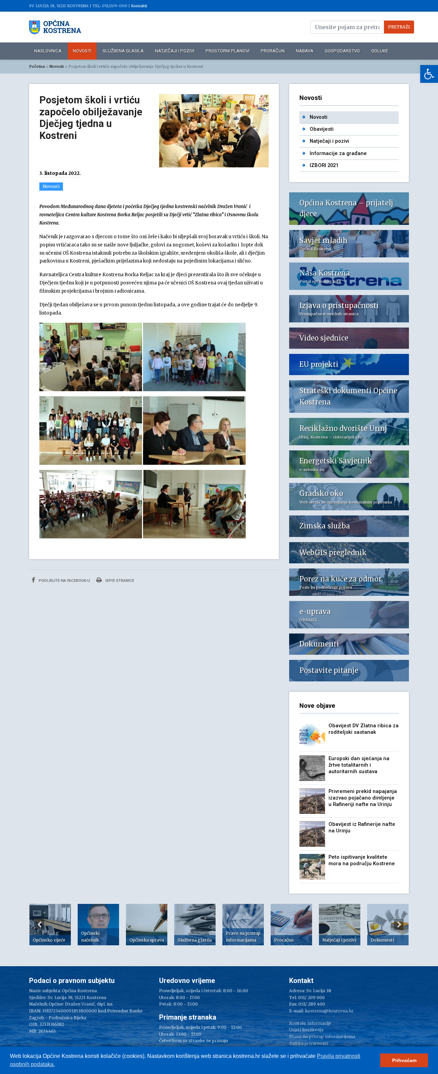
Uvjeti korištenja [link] (306, 1029)
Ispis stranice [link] (119, 580)
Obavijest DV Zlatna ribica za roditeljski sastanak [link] (363, 729)
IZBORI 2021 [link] (324, 165)
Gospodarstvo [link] (342, 50)
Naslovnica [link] (48, 50)
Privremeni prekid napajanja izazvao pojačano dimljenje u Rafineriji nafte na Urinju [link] (362, 798)
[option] (50, 924)
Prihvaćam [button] (404, 1060)
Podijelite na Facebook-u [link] (64, 580)
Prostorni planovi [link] (227, 50)
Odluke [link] (379, 50)
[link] (429, 74)
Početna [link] (37, 66)
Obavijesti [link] (322, 129)
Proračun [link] (273, 50)
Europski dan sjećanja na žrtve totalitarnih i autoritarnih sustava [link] (358, 765)
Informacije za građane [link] (338, 153)
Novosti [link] (82, 50)
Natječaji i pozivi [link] (174, 50)
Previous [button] (39, 924)
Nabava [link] (304, 50)
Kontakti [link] (139, 5)
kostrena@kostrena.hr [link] (329, 1010)
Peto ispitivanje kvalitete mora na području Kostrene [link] (361, 860)
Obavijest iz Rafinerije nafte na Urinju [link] (361, 827)
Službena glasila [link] (123, 50)
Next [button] (398, 924)
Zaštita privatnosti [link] (308, 1043)
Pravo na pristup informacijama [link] (322, 1036)
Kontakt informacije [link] (310, 1023)
